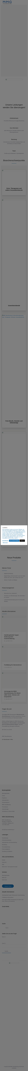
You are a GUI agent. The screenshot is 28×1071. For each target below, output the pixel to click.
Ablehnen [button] (22, 540)
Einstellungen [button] (5, 540)
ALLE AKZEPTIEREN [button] (14, 540)
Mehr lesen (5, 542)
